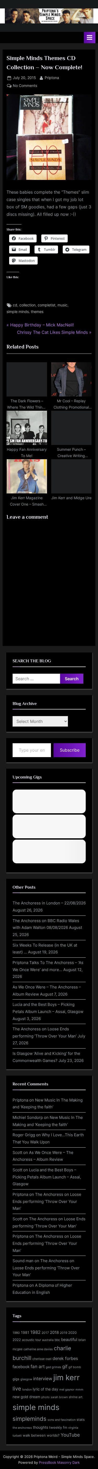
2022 (17, 1340)
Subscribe (69, 750)
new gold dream (26, 1396)
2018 (54, 1332)
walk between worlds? (41, 1435)
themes (37, 312)
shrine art (75, 1397)
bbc (57, 1340)
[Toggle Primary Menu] (89, 37)
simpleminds (30, 1418)
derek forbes (65, 1358)
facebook (21, 1366)
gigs (16, 1379)
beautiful (69, 1339)
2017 (45, 1333)
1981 (25, 1332)
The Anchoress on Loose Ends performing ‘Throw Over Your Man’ (47, 1201)
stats (81, 1419)
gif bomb (74, 1367)
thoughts (40, 1427)
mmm (79, 1389)
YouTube (70, 1435)
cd (15, 305)
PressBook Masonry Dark (59, 1463)
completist (46, 305)
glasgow (26, 1379)
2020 (72, 1333)
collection (27, 305)
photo (45, 1397)
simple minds (18, 312)
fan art (38, 1366)
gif (64, 1366)
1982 (35, 1332)
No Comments (25, 86)
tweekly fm (58, 1427)
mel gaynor (66, 1389)
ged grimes (53, 1367)
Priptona (52, 77)
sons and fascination (62, 1420)
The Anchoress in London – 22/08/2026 (49, 902)
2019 (63, 1333)
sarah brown (59, 1397)
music (62, 305)
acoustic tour (31, 1340)
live (17, 1388)
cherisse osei (41, 1359)
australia (48, 1340)
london (27, 1389)
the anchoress (22, 1427)
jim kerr (66, 1377)
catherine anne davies (38, 1349)
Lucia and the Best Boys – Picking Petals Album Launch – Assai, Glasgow (47, 1176)
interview (42, 1378)
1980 (16, 1333)
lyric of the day (45, 1389)
